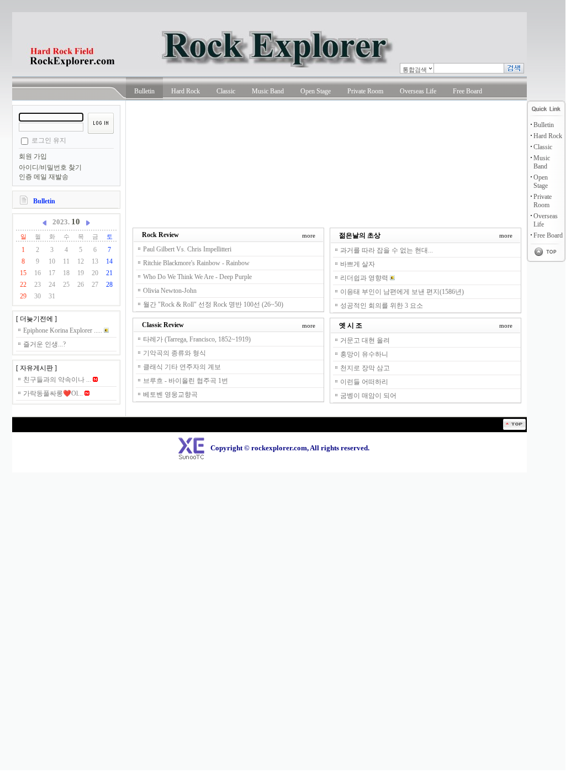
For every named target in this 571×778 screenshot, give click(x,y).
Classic (225, 91)
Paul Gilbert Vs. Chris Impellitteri (187, 249)
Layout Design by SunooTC (31, 433)
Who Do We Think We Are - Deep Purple (197, 277)
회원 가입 (33, 156)
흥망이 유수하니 (364, 354)
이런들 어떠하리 (364, 382)
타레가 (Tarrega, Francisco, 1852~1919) (197, 339)
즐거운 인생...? (44, 344)
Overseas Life (418, 91)
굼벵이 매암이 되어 (368, 395)
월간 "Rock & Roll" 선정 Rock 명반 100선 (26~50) (213, 304)
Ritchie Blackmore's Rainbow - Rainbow (196, 263)
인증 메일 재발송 (43, 177)
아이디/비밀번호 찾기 (50, 167)
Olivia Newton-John (170, 291)
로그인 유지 (48, 140)
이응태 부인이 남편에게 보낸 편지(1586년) (402, 292)
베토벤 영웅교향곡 (170, 394)
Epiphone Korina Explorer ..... (63, 330)
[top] (514, 428)
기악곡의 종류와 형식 (174, 353)
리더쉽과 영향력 (365, 278)
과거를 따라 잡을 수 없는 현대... (386, 250)
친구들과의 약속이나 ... (58, 379)
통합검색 (415, 69)
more (308, 235)
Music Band (268, 91)
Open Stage (315, 91)
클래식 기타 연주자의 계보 (182, 367)
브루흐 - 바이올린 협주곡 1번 (185, 381)
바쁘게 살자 (357, 264)
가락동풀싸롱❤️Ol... (53, 393)
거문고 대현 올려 (365, 340)
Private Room (365, 91)
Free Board (467, 91)
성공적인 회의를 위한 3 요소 (381, 305)
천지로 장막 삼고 (365, 368)
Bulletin (144, 91)
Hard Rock (185, 91)
